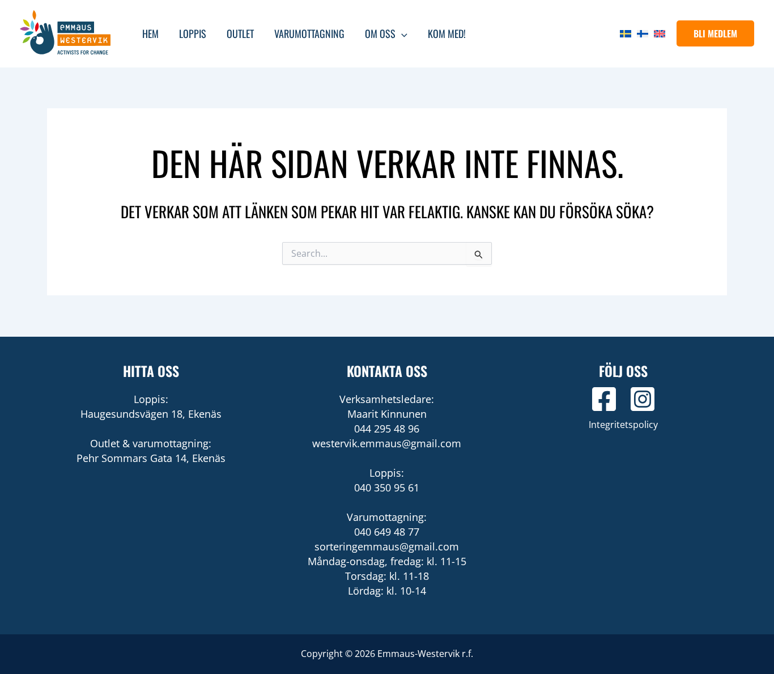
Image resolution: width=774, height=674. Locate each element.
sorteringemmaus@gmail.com (386, 546)
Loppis (192, 33)
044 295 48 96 (386, 428)
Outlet (240, 33)
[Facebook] (604, 399)
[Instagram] (642, 399)
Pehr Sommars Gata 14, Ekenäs (151, 458)
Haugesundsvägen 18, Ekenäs (151, 414)
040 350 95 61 (386, 487)
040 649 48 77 (386, 532)
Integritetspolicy (623, 424)
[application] (401, 33)
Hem (150, 33)
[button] (715, 33)
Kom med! (447, 33)
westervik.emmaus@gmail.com (386, 443)
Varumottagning (309, 33)
